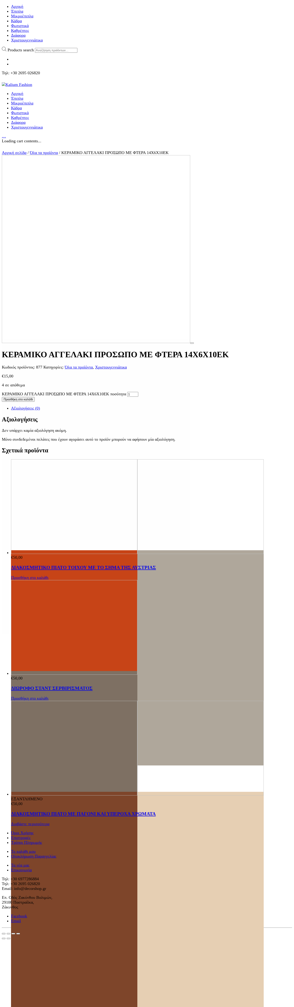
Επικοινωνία (21, 870)
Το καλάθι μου (23, 851)
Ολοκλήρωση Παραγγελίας (33, 856)
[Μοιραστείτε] (8, 933)
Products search (21, 50)
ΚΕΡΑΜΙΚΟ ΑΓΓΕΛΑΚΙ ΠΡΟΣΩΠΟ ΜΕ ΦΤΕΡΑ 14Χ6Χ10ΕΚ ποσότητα (64, 394)
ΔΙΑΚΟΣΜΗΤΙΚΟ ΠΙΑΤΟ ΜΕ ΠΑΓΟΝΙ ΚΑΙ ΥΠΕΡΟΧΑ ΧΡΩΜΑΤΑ (83, 814)
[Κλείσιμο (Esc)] (4, 933)
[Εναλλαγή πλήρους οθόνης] (13, 933)
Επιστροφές (21, 837)
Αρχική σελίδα (14, 152)
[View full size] (192, 343)
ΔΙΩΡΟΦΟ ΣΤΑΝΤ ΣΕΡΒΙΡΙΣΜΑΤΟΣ (52, 688)
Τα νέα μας (20, 865)
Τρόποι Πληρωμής (26, 842)
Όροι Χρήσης (22, 833)
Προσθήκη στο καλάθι (18, 399)
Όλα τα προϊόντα (44, 152)
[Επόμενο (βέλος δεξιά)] (8, 938)
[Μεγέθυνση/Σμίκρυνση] (18, 933)
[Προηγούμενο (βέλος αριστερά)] (4, 938)
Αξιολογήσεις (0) (25, 408)
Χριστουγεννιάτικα (111, 367)
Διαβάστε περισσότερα (30, 824)
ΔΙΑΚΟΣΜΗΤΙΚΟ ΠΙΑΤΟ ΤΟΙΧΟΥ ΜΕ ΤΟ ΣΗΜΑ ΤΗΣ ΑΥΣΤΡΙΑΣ (83, 567)
